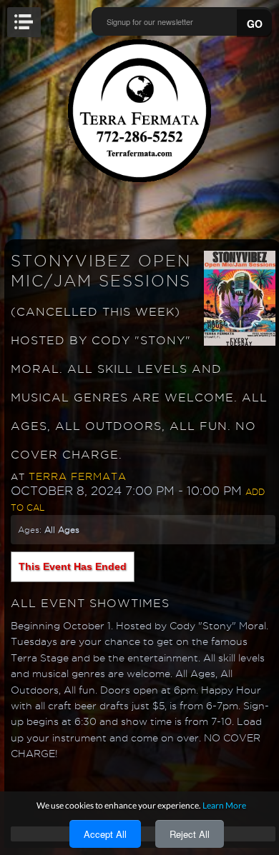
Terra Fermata (78, 476)
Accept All (105, 834)
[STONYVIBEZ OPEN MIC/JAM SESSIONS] (239, 297)
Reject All (190, 834)
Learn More (224, 805)
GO (255, 23)
